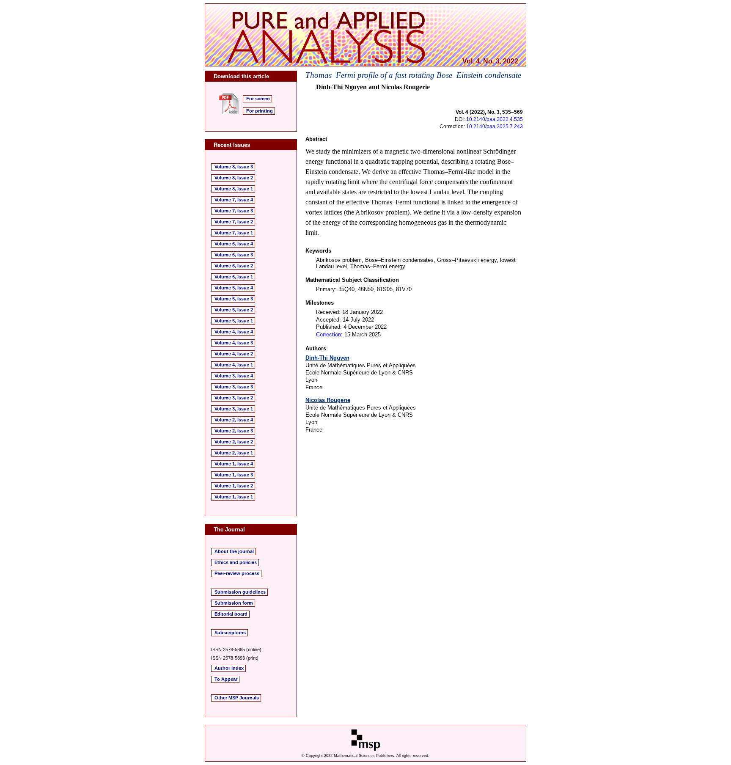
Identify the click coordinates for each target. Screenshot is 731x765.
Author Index (229, 668)
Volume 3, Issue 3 (233, 386)
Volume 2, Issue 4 (233, 419)
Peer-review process (236, 573)
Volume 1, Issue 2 (233, 485)
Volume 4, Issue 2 (233, 353)
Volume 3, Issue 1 (233, 408)
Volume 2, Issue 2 (233, 441)
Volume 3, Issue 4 (233, 375)
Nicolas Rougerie (327, 400)
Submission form (233, 602)
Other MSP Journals (236, 697)
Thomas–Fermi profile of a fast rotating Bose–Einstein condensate (413, 75)
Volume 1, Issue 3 (233, 474)
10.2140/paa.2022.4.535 (494, 119)
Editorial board (230, 613)
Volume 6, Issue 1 (233, 276)
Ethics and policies (235, 562)
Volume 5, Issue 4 (233, 287)
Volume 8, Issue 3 (233, 166)
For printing (259, 110)
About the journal (234, 551)
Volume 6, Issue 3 (233, 254)
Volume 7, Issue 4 (233, 199)
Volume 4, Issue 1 (233, 364)
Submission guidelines (240, 591)
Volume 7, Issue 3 (233, 210)
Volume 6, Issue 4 (233, 243)
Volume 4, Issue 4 (233, 331)
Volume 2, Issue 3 (233, 430)
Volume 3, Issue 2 (233, 397)
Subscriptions (230, 632)
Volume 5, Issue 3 (233, 298)
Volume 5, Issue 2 (233, 309)
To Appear (225, 679)
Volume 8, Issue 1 (233, 188)
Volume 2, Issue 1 (233, 452)
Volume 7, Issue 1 (233, 232)
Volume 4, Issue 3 (233, 342)
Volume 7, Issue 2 (233, 221)
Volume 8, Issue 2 (233, 177)
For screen (258, 98)
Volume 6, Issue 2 (233, 265)
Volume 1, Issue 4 (233, 463)
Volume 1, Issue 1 (233, 496)
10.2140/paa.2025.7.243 (494, 126)
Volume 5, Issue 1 (233, 320)
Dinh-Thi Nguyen (327, 358)
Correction (328, 334)
